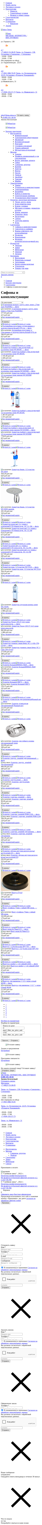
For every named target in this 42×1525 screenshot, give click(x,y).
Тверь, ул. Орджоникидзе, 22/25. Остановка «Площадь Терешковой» (19, 74)
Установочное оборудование (26, 198)
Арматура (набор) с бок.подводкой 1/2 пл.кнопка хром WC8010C (20, 353)
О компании (10, 21)
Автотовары (20, 262)
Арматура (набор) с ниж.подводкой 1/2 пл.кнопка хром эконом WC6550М (20, 433)
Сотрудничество (12, 17)
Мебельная (19, 250)
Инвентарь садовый (23, 260)
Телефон (5, 1252)
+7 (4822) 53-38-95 (8, 52)
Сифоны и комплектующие (26, 227)
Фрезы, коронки (21, 212)
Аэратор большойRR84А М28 (23, 667)
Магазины (5, 1083)
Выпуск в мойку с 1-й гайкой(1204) (25, 966)
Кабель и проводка (22, 194)
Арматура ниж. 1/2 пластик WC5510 (26, 569)
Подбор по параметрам (10, 1021)
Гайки (17, 162)
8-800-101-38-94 (7, 1077)
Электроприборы (22, 189)
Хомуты (18, 169)
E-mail (3, 1256)
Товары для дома (21, 268)
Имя (3, 1247)
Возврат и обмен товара (19, 15)
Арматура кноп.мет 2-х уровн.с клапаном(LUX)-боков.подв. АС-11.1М (19, 529)
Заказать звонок (7, 275)
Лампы (18, 185)
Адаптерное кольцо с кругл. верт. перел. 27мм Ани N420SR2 (19, 310)
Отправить (14, 1040)
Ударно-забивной (22, 148)
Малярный (19, 140)
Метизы (13, 152)
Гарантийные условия (19, 13)
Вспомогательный (22, 142)
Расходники (19, 216)
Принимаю (5, 1203)
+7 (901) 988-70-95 (8, 73)
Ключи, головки (21, 206)
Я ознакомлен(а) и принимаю (19, 1269)
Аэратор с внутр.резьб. (21, 782)
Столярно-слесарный (23, 146)
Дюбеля (18, 175)
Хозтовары (14, 256)
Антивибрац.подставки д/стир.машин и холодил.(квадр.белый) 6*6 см (18, 331)
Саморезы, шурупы (22, 165)
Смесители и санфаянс (24, 229)
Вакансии (14, 24)
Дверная (18, 245)
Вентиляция (20, 258)
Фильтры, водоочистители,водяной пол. (27, 240)
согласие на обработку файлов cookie (18, 1199)
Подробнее (5, 1051)
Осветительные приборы (25, 196)
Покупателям (11, 9)
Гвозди (17, 173)
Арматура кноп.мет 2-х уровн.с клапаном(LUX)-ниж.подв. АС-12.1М (19, 551)
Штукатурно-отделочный (25, 150)
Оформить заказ (7, 1194)
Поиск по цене (9, 1026)
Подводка (19, 235)
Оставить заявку (23, 115)
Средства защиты (22, 221)
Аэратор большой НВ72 (20, 684)
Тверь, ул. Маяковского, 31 (26, 92)
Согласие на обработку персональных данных (19, 1269)
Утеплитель (19, 266)
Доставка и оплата (13, 7)
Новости (13, 11)
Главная (9, 3)
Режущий (19, 144)
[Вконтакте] (1, 1129)
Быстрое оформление (22, 1194)
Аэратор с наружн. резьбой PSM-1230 (26, 816)
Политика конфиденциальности (13, 1176)
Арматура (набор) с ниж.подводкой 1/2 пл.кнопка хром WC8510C (20, 412)
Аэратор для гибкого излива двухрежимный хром (17, 742)
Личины (18, 254)
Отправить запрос (8, 1070)
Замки (17, 248)
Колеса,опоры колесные (24, 264)
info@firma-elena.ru (8, 115)
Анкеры (18, 154)
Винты (17, 171)
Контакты (9, 19)
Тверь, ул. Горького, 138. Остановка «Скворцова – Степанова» (18, 53)
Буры (17, 223)
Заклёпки (18, 177)
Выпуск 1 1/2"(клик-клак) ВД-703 (25, 949)
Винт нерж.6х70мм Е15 (20, 931)
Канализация (20, 237)
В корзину (5, 322)
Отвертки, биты (21, 214)
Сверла (18, 219)
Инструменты (15, 133)
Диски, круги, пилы (23, 202)
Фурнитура (14, 243)
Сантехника (15, 225)
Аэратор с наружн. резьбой (22, 799)
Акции (8, 26)
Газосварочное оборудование (26, 138)
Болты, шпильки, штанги (25, 160)
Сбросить (5, 1040)
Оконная (18, 252)
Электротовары (16, 183)
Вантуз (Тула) (17, 893)
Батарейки (19, 192)
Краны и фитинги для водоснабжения (23, 232)
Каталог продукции (13, 131)
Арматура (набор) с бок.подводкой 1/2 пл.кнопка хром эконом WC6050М (20, 374)
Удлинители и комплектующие (27, 187)
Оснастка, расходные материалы (23, 200)
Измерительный (21, 135)
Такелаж (18, 179)
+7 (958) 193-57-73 (8, 92)
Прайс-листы (11, 5)
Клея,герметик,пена (23, 204)
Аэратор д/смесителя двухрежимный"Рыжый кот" (14, 705)
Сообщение (5, 1261)
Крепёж (18, 167)
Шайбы (18, 181)
